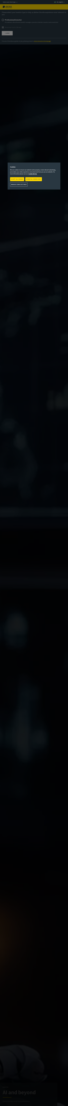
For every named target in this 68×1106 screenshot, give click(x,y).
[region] (34, 176)
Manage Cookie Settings (19, 184)
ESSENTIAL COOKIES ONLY (33, 179)
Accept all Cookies (17, 179)
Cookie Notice (32, 174)
